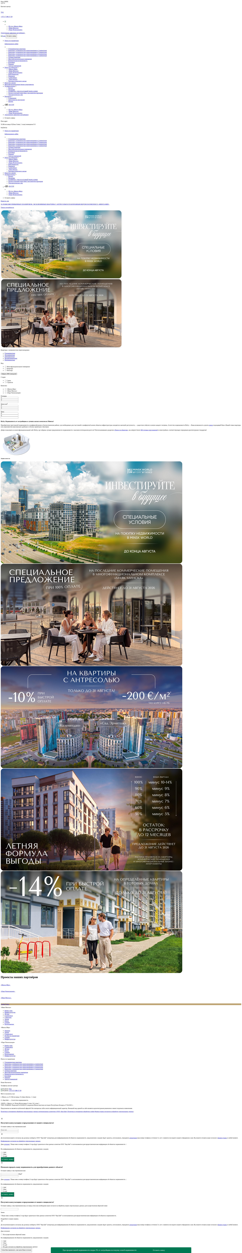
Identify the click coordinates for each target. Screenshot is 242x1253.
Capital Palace (12, 78)
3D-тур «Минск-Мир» (15, 26)
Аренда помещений (14, 66)
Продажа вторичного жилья (17, 81)
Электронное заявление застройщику (13, 33)
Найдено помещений (9, 374)
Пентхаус (10, 370)
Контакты (8, 96)
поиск (211, 425)
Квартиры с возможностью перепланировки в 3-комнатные (27, 52)
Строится (10, 382)
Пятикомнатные (10, 360)
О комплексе (9, 1016)
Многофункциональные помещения (20, 59)
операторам (133, 1138)
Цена (2, 412)
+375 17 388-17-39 (6, 16)
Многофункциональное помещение (18, 366)
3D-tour (7, 1014)
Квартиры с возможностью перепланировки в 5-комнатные (27, 55)
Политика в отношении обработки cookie (81, 1111)
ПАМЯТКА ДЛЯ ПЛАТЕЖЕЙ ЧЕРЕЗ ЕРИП (23, 91)
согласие (7, 1144)
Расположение (9, 1024)
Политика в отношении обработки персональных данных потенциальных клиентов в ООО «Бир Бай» (34, 1111)
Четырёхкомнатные (11, 358)
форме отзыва (222, 1138)
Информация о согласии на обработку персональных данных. (21, 1141)
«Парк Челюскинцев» (15, 30)
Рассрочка (11, 89)
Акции (7, 1019)
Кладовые (11, 62)
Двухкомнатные (10, 355)
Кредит (10, 88)
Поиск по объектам (11, 67)
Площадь (4, 396)
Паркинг (11, 64)
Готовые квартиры (14, 57)
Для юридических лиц (15, 95)
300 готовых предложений (149, 430)
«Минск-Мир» (13, 69)
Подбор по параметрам (12, 1036)
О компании (12, 98)
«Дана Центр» (12, 79)
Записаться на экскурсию (16, 100)
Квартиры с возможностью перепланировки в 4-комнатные (27, 54)
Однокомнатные (10, 353)
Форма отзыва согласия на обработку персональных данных (114, 1111)
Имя (20, 1174)
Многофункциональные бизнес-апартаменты (19, 84)
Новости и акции (10, 83)
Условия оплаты (10, 86)
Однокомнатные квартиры (17, 49)
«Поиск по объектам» (121, 430)
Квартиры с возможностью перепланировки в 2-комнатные (27, 50)
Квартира (10, 368)
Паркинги (11, 76)
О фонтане (8, 1017)
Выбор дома (8, 1010)
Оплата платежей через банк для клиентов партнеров (25, 93)
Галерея (7, 1022)
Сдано (9, 380)
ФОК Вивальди (13, 74)
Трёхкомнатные (10, 356)
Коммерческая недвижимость (17, 60)
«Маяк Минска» (13, 28)
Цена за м (4, 404)
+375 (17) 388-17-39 (15, 1090)
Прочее (10, 101)
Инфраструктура (10, 1012)
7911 (2, 12)
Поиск (7, 1021)
